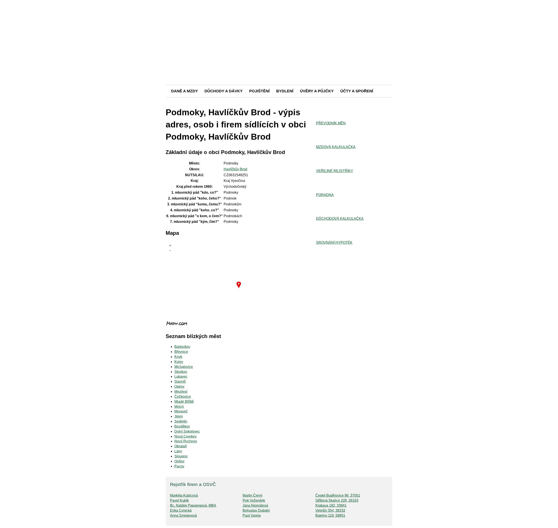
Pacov (179, 466)
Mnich (179, 406)
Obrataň (180, 446)
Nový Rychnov (185, 441)
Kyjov (178, 362)
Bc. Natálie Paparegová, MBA (193, 505)
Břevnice (181, 352)
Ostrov (179, 386)
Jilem (178, 416)
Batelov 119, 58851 (330, 515)
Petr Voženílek (254, 500)
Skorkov (180, 372)
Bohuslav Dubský (256, 510)
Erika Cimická (181, 510)
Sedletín (180, 421)
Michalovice (183, 367)
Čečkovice (182, 396)
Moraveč (181, 411)
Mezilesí (180, 391)
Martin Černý (252, 495)
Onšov (179, 461)
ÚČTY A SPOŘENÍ (356, 91)
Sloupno (180, 456)
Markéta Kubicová (184, 495)
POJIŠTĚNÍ (259, 91)
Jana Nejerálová (255, 505)
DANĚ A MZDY (184, 91)
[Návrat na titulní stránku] (279, 69)
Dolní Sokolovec (187, 431)
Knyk (178, 357)
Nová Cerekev (185, 436)
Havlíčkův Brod (235, 169)
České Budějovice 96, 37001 (337, 495)
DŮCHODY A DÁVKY (223, 91)
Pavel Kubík (179, 500)
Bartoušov (182, 347)
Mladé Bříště (184, 401)
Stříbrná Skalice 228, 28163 (336, 500)
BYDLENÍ (284, 91)
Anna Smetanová (183, 515)
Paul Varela (252, 515)
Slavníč (180, 381)
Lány (178, 451)
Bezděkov (182, 426)
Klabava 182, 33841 (331, 505)
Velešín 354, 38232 (330, 510)
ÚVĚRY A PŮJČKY (317, 91)
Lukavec (180, 376)
